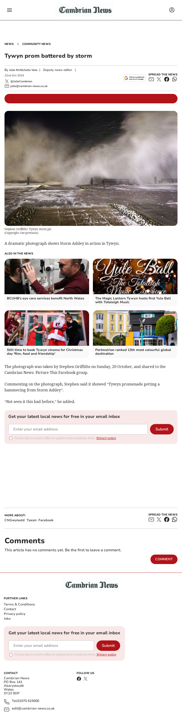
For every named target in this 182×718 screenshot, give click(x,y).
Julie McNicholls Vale (23, 70)
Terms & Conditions (19, 604)
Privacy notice (106, 438)
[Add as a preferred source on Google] (134, 78)
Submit (161, 429)
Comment (164, 559)
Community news (36, 44)
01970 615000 (28, 701)
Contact (10, 609)
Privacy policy (14, 614)
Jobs (7, 618)
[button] (9, 10)
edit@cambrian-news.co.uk (33, 709)
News (9, 44)
